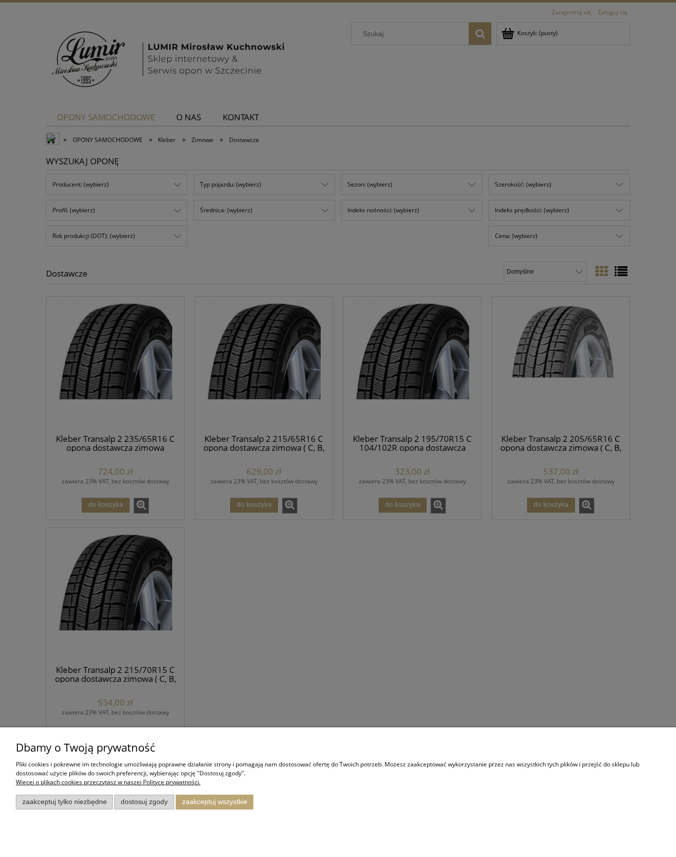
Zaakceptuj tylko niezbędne (64, 802)
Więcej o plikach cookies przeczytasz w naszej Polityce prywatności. (108, 782)
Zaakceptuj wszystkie (214, 802)
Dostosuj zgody (144, 802)
